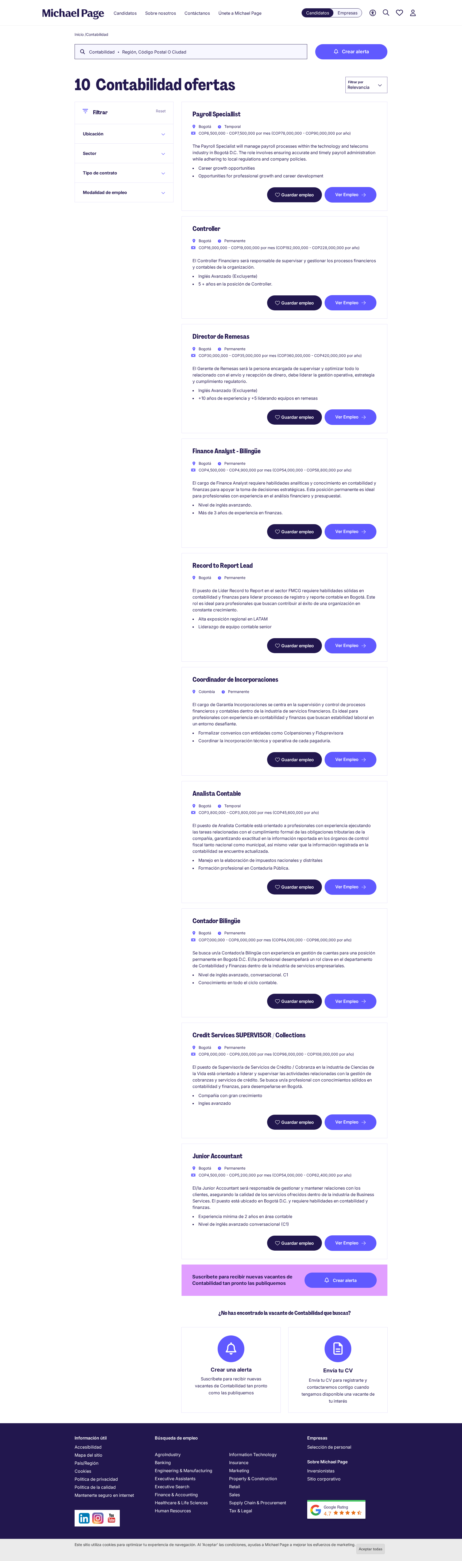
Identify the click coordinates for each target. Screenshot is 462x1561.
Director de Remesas (220, 336)
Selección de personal (329, 1447)
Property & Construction (253, 1478)
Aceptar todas (370, 1549)
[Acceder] (412, 13)
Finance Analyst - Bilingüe (226, 451)
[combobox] (366, 85)
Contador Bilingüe (216, 921)
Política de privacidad (96, 1479)
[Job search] (386, 13)
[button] (107, 134)
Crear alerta (355, 51)
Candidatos (317, 13)
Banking (163, 1462)
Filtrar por (355, 82)
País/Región (86, 1463)
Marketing (239, 1470)
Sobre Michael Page (327, 1461)
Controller (206, 228)
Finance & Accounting (176, 1494)
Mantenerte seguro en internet (104, 1495)
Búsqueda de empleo (176, 1438)
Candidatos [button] (125, 13)
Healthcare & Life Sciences (181, 1502)
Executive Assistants (175, 1478)
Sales (234, 1494)
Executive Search (172, 1486)
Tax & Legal (240, 1510)
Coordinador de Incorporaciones (235, 679)
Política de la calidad (95, 1487)
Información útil (91, 1438)
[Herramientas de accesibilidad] (372, 13)
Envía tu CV (338, 1370)
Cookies (83, 1471)
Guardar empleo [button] (297, 194)
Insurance (238, 1462)
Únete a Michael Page (239, 13)
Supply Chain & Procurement (257, 1502)
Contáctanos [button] (197, 13)
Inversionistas (320, 1471)
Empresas (347, 13)
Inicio (79, 34)
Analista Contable (216, 793)
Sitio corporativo (324, 1479)
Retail (234, 1486)
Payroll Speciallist (216, 114)
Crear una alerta (231, 1369)
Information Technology (253, 1454)
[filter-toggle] (87, 113)
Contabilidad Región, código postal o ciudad (137, 52)
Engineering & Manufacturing (183, 1470)
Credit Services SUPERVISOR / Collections (249, 1035)
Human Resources (173, 1510)
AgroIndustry (168, 1454)
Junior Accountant (217, 1156)
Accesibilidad (88, 1447)
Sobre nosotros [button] (160, 13)
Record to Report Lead (222, 565)
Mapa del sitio (88, 1455)
